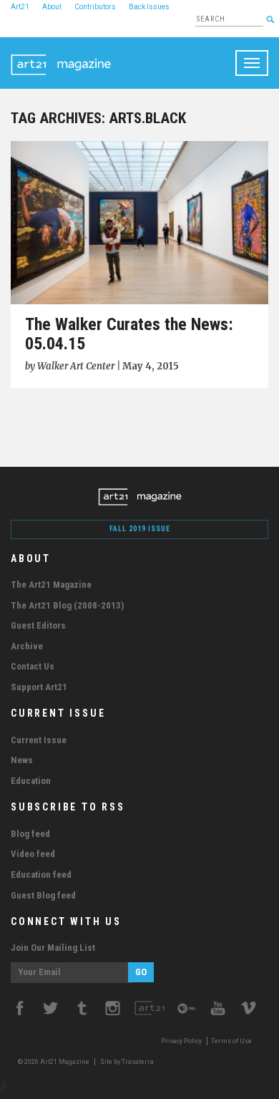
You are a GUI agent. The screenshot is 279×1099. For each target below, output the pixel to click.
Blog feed (30, 833)
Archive (27, 646)
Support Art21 (39, 687)
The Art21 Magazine (51, 584)
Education (31, 780)
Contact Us (32, 666)
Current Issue (39, 740)
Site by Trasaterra (127, 1061)
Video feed (33, 853)
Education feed (41, 874)
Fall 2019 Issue (139, 529)
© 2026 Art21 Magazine (54, 1061)
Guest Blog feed (43, 895)
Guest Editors (38, 625)
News (22, 760)
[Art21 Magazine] (61, 55)
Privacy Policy (181, 1041)
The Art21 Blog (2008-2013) (67, 605)
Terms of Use (231, 1041)
